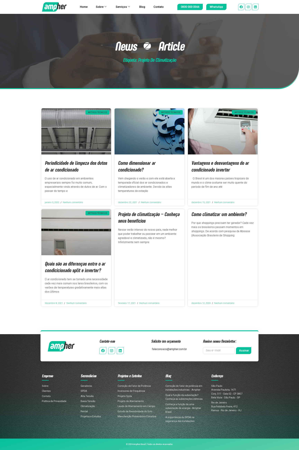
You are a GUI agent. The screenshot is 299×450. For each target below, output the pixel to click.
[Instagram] (248, 7)
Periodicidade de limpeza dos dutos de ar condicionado (76, 166)
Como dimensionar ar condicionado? (136, 166)
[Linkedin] (255, 7)
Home (84, 6)
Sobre (99, 6)
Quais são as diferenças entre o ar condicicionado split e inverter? (75, 267)
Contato (158, 6)
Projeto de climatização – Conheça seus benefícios (148, 217)
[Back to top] (291, 429)
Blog (142, 6)
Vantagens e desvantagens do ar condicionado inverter (220, 166)
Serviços (121, 6)
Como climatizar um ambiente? (219, 214)
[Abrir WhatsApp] (290, 441)
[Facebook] (241, 7)
